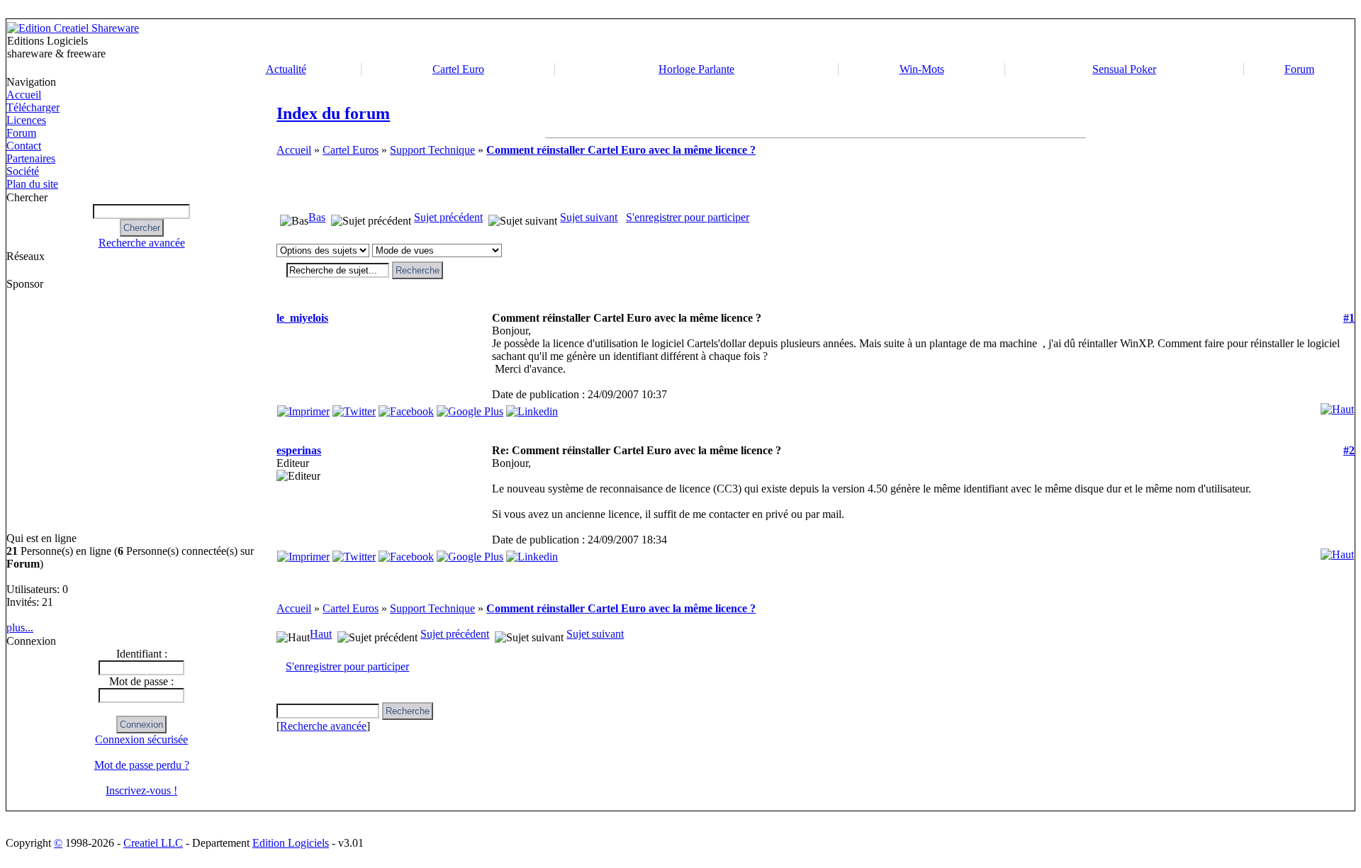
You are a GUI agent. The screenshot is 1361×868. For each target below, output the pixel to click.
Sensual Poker (1124, 69)
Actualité (286, 69)
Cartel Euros (351, 150)
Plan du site (32, 184)
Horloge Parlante (696, 69)
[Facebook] (406, 408)
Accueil (23, 95)
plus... (19, 627)
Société (22, 171)
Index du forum (333, 113)
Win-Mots (922, 69)
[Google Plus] (470, 408)
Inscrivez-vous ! (141, 790)
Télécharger (33, 107)
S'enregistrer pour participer (687, 217)
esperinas (298, 450)
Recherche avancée (142, 243)
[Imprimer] (303, 408)
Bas (316, 217)
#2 (1349, 450)
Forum (1299, 69)
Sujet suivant (588, 217)
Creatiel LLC (153, 843)
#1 (1349, 318)
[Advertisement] (873, 41)
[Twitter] (354, 408)
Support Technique (432, 150)
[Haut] (1337, 406)
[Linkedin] (532, 408)
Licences (26, 120)
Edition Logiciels (290, 843)
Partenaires (30, 158)
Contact (23, 146)
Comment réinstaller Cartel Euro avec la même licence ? (621, 150)
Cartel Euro (458, 69)
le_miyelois (302, 318)
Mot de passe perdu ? (141, 765)
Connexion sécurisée (141, 739)
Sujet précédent (448, 217)
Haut (321, 634)
